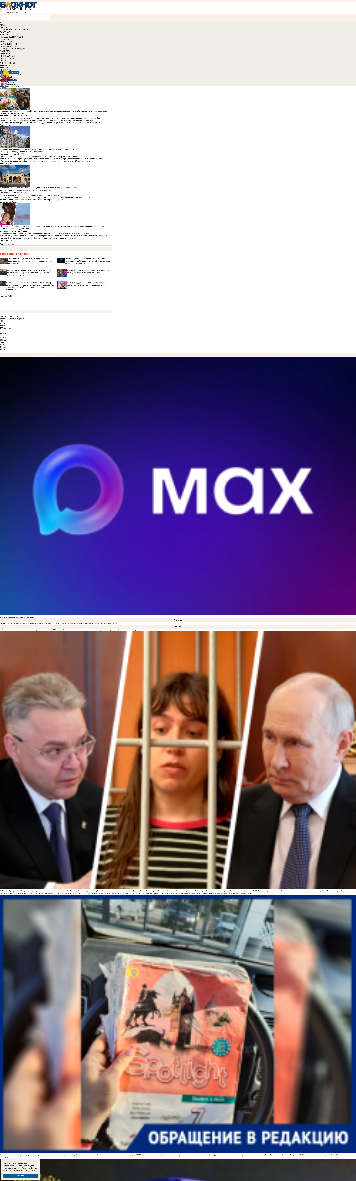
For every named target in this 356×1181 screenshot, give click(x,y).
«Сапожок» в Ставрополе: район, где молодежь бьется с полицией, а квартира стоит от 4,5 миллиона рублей (46, 161)
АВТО (2, 25)
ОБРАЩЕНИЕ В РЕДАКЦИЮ (12, 49)
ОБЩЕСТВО (5, 51)
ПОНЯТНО (21, 1175)
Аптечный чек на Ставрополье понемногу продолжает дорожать (231, 893)
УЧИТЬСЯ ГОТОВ (14, 75)
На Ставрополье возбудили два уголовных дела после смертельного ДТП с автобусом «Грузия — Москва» (123, 893)
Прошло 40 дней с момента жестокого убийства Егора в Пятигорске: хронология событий (38, 238)
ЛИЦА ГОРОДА (6, 42)
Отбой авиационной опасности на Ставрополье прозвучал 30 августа (59, 893)
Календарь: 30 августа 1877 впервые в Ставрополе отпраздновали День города (176, 891)
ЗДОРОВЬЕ (5, 32)
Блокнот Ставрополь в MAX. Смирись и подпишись (17, 617)
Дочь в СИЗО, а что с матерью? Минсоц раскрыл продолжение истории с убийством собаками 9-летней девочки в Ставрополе (54, 236)
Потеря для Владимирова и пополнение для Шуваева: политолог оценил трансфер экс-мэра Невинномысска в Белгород (95, 630)
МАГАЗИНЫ (13, 84)
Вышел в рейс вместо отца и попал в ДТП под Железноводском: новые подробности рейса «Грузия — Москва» (107, 891)
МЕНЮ (3, 23)
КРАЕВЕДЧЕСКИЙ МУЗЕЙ (11, 37)
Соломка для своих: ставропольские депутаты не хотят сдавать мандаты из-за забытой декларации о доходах (47, 120)
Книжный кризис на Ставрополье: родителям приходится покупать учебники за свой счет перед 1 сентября (40, 1155)
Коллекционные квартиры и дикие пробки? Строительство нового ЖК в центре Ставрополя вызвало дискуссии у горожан (51, 159)
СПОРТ (3, 61)
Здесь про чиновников (9, 87)
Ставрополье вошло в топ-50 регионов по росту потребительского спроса (93, 623)
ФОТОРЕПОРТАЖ (7, 63)
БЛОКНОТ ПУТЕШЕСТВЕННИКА (14, 30)
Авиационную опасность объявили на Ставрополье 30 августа (185, 893)
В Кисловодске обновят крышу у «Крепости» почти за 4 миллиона (230, 891)
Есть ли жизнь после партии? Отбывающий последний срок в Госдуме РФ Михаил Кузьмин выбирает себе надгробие (50, 123)
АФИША (3, 27)
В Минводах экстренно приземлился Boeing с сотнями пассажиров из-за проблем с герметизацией (289, 891)
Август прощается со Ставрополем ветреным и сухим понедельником (27, 630)
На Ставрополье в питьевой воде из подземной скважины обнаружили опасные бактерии (34, 623)
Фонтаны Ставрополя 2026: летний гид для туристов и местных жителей (30, 195)
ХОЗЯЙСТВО (5, 65)
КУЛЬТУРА (4, 39)
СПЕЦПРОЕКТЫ (7, 58)
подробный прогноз (8, 319)
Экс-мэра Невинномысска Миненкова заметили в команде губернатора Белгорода (108, 1155)
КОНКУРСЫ (5, 35)
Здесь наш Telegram (8, 240)
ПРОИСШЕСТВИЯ (7, 56)
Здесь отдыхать (7, 164)
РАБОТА (15, 72)
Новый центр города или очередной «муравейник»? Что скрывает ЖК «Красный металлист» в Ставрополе (45, 156)
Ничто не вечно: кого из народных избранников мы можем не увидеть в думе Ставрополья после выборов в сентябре (50, 118)
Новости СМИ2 (6, 296)
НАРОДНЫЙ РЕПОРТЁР (10, 44)
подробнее (21, 319)
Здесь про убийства (8, 202)
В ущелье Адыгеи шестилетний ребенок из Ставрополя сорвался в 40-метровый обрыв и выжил (172, 1155)
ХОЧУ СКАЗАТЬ (7, 68)
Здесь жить (5, 125)
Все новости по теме (9, 116)
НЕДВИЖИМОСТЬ (8, 46)
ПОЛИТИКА (5, 54)
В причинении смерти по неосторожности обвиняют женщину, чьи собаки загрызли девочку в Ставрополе (44, 233)
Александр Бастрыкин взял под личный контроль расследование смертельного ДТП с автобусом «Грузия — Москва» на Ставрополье (254, 1155)
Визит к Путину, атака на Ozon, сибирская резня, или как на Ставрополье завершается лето (35, 891)
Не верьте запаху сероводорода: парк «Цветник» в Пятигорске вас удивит (31, 200)
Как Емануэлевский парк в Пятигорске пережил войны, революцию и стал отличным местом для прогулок (45, 197)
